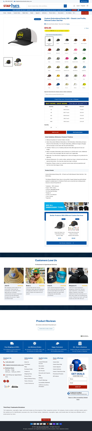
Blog (40, 375)
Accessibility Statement (44, 382)
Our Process (42, 370)
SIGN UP (78, 387)
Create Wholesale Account (43, 362)
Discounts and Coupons (44, 373)
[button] (10, 13)
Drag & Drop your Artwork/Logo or (66, 99)
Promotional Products (58, 373)
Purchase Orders (28, 369)
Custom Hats (56, 362)
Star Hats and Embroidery (42, 426)
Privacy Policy (27, 376)
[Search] (65, 6)
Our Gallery (41, 368)
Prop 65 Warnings (43, 380)
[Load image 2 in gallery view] (17, 61)
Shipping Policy (28, 373)
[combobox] (47, 6)
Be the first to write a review (46, 328)
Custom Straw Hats (57, 364)
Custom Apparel (57, 366)
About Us (26, 362)
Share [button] (87, 28)
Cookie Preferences (29, 383)
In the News (27, 364)
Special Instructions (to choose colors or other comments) (58, 91)
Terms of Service (28, 381)
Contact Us (27, 371)
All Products (56, 376)
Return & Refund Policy (30, 378)
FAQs (25, 366)
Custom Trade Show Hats (59, 371)
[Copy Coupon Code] (78, 10)
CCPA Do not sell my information (43, 385)
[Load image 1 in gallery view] (8, 61)
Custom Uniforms (57, 369)
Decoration (41, 366)
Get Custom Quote (77, 132)
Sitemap (41, 377)
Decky (68, 24)
